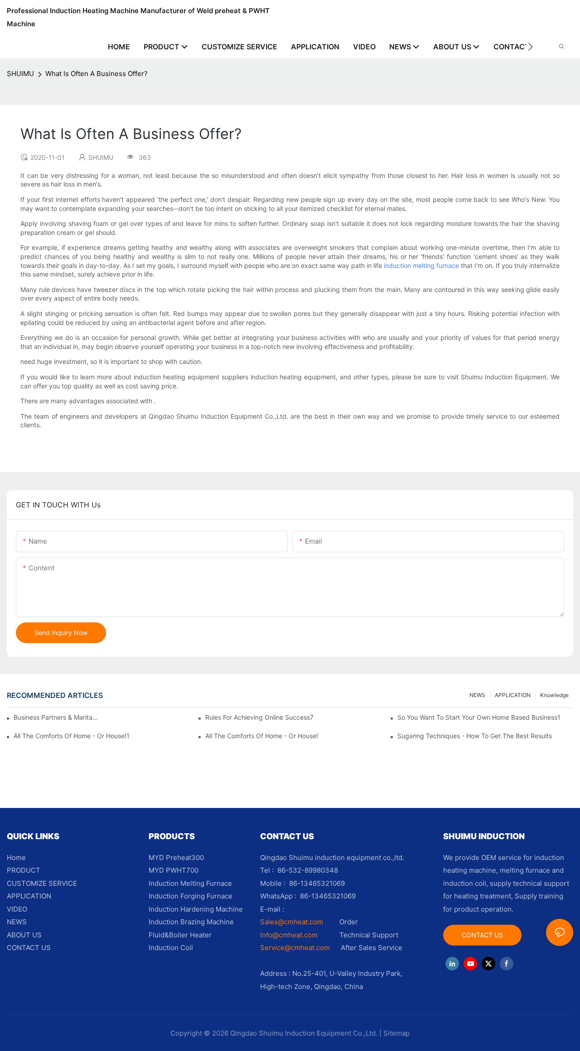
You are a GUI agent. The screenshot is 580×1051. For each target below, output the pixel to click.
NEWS (477, 695)
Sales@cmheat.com (291, 921)
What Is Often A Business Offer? (96, 73)
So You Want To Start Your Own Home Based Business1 (479, 717)
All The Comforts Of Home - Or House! (261, 736)
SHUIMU (20, 73)
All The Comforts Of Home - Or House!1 (72, 736)
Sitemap (396, 1033)
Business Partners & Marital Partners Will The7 (56, 717)
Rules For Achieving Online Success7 (259, 717)
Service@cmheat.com (295, 947)
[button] (530, 47)
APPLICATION (513, 695)
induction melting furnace (421, 265)
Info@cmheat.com (289, 935)
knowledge (554, 695)
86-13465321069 (328, 896)
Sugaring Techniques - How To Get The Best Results (474, 736)
